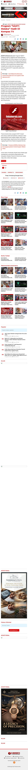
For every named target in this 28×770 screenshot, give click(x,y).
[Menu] (2, 1)
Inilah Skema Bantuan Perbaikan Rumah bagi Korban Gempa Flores (20, 208)
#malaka (4, 172)
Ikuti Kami (14, 177)
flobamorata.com (7, 34)
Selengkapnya (13, 630)
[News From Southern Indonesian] (7, 2)
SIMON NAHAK (19, 172)
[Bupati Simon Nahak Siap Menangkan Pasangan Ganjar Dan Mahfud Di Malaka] (7, 229)
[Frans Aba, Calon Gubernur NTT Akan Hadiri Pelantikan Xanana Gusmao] (21, 242)
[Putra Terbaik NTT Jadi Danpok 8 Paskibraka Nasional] (7, 215)
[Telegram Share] (23, 39)
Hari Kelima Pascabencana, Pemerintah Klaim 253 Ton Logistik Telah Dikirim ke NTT (6, 208)
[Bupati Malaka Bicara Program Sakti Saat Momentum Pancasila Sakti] (7, 242)
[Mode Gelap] (23, 1)
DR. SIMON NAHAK (20, 24)
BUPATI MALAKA (12, 24)
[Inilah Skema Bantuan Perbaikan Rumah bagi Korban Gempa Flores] (21, 202)
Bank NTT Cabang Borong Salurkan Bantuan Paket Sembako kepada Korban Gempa (15, 339)
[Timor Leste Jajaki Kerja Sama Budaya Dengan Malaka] (21, 229)
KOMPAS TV (11, 172)
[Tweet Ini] (18, 39)
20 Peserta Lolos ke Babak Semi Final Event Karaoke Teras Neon (21, 221)
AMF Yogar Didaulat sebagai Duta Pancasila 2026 (16, 334)
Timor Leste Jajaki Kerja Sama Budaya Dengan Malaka (21, 235)
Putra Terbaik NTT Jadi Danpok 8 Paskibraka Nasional (6, 221)
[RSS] (14, 762)
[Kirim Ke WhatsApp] (26, 39)
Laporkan (6, 177)
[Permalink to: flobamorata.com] (2, 34)
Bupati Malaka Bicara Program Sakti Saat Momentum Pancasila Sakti (6, 248)
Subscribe (21, 177)
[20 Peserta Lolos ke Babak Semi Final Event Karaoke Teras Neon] (21, 215)
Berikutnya (3, 161)
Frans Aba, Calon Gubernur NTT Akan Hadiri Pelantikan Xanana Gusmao (20, 248)
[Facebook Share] (15, 39)
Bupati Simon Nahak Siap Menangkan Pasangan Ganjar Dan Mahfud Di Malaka (6, 235)
